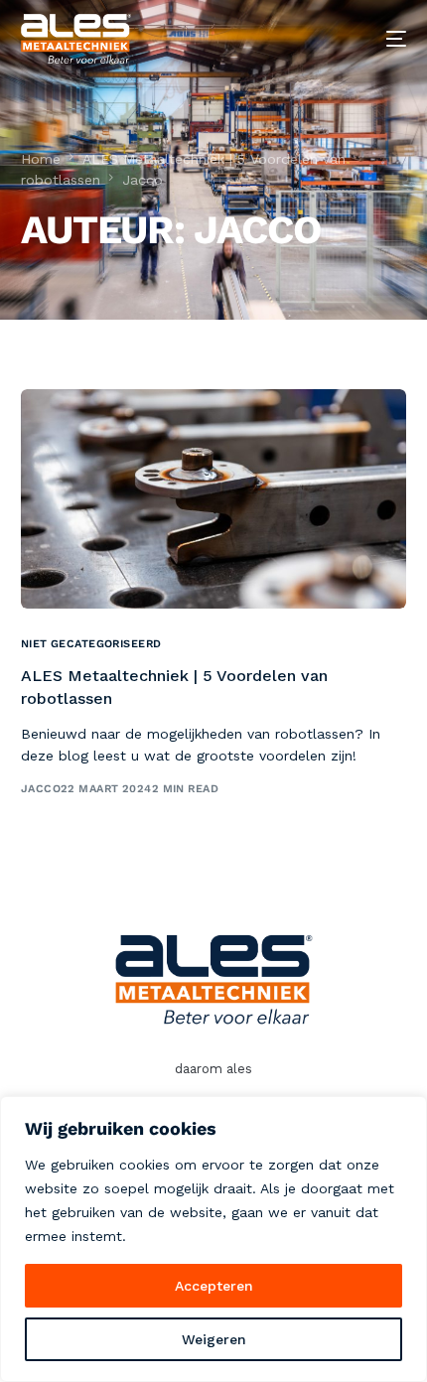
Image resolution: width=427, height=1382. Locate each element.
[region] (213, 1239)
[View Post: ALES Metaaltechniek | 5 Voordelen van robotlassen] (214, 499)
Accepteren (214, 1286)
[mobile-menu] (381, 39)
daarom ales (213, 1068)
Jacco (41, 788)
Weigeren (214, 1339)
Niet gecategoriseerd (91, 643)
